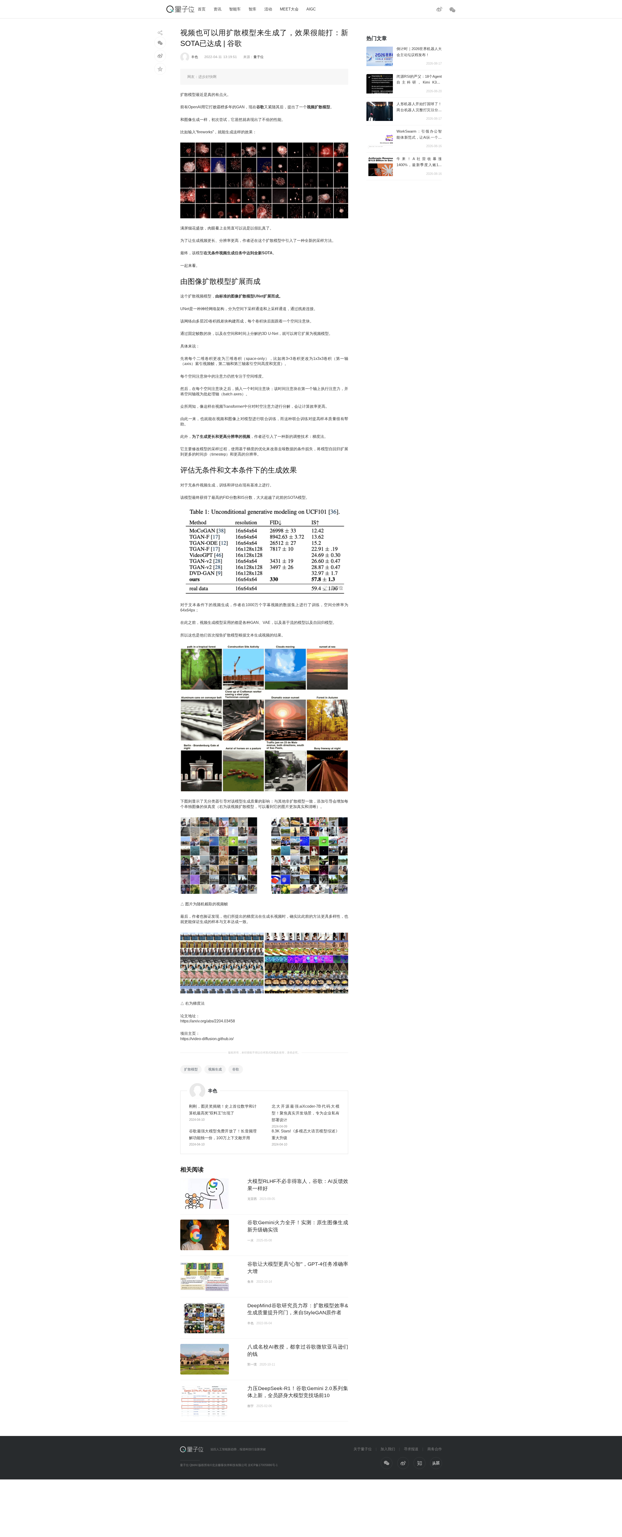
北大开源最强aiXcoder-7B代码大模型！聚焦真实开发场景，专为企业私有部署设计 (305, 1113)
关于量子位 (363, 1449)
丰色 (194, 57)
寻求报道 (411, 1449)
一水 (250, 1240)
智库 (252, 9)
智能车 (235, 9)
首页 (202, 9)
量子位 (258, 57)
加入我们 (387, 1449)
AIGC (311, 9)
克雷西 (252, 1199)
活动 (268, 9)
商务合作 (434, 1449)
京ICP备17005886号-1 (263, 1465)
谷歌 (235, 1069)
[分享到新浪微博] (160, 56)
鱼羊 (250, 1281)
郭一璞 (252, 1364)
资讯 (217, 9)
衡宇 (250, 1406)
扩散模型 (191, 1069)
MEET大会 (289, 9)
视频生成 (215, 1069)
